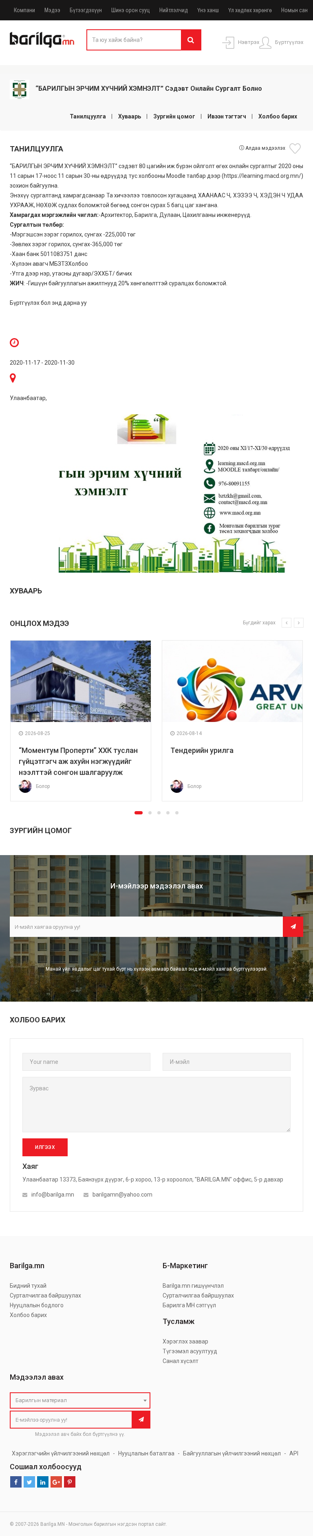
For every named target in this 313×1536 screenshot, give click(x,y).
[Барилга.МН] (42, 39)
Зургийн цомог (174, 116)
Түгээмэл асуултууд (190, 1351)
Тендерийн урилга (202, 750)
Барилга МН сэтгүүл (189, 1305)
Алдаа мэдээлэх (264, 148)
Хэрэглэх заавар (185, 1341)
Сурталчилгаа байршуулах (45, 1295)
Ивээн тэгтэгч (226, 116)
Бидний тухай (28, 1285)
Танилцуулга (88, 116)
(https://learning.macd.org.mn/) (262, 176)
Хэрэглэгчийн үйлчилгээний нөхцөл (61, 1453)
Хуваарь (129, 116)
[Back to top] (291, 1488)
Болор (43, 786)
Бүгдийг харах (259, 623)
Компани (24, 10)
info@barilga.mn (52, 1194)
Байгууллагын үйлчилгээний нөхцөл (232, 1453)
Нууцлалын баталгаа (146, 1453)
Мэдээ (52, 10)
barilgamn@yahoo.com (122, 1194)
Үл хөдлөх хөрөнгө (250, 10)
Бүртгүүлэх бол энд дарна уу (49, 303)
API (293, 1453)
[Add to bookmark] (296, 148)
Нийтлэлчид (173, 10)
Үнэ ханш (208, 10)
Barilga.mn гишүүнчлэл (193, 1285)
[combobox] (80, 1400)
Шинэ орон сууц (130, 10)
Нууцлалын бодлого (37, 1305)
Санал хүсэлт (180, 1361)
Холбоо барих (277, 116)
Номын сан (294, 10)
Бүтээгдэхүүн (86, 10)
